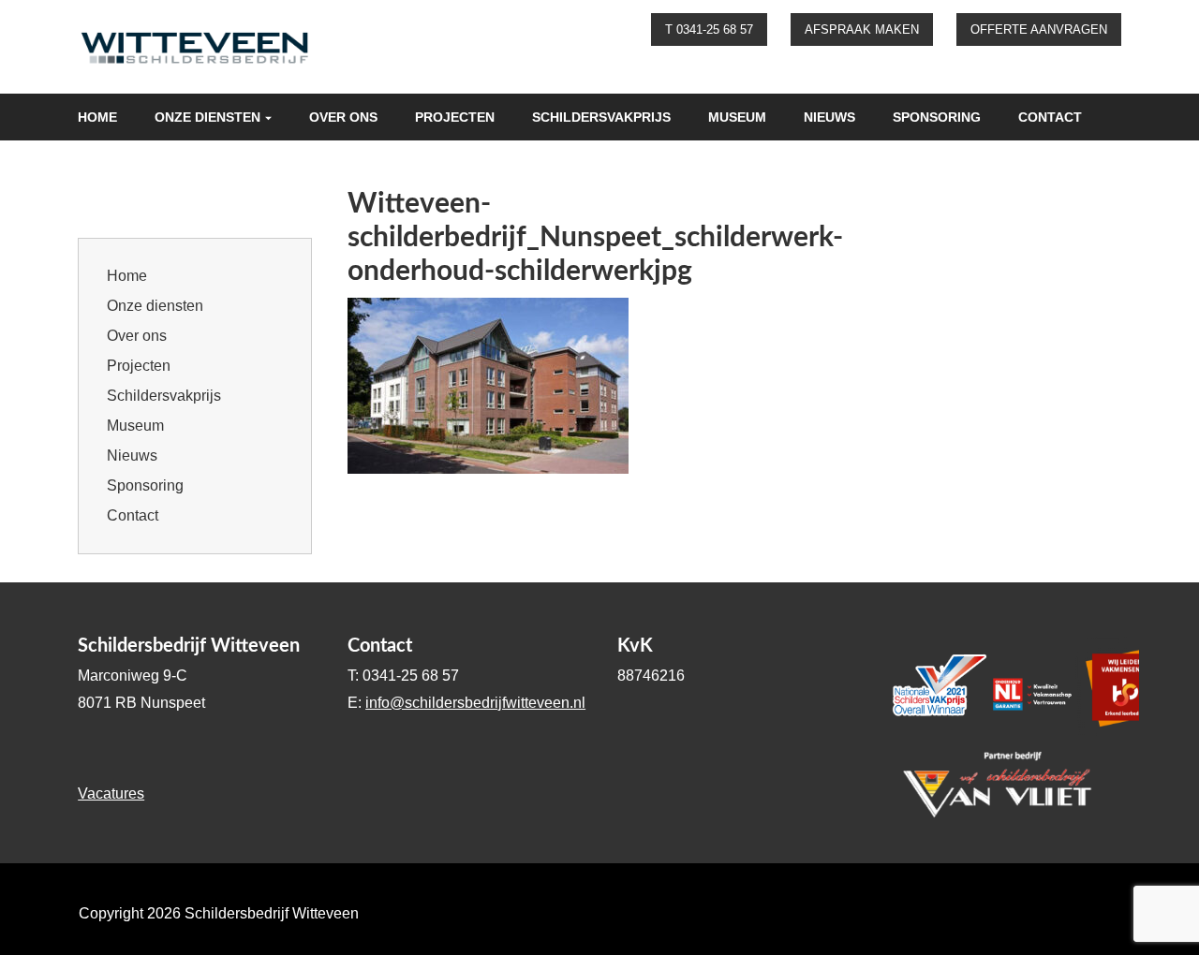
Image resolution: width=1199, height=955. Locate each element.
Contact (1050, 117)
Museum (737, 117)
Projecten (455, 117)
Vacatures (111, 793)
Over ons (343, 117)
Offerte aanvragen (1038, 29)
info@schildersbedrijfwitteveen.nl (475, 703)
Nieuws (829, 117)
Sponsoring (937, 117)
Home (97, 117)
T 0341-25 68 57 (709, 29)
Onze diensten (207, 117)
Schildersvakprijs (601, 117)
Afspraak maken (862, 29)
